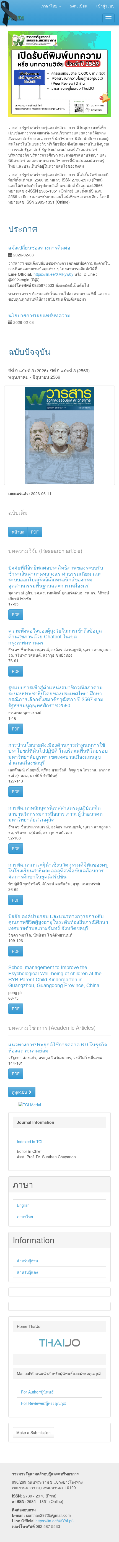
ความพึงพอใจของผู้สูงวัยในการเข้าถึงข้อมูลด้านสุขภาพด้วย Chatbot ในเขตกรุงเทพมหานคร (55, 636)
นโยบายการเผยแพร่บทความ (39, 315)
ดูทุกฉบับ (20, 1092)
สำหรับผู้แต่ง (27, 1272)
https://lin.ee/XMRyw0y (53, 274)
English (23, 1205)
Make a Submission (33, 1432)
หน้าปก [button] (18, 532)
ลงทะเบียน (78, 6)
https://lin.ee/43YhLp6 (54, 1520)
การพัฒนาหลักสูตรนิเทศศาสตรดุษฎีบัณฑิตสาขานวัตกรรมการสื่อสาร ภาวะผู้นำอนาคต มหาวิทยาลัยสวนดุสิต (55, 813)
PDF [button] (35, 532)
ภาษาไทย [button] (49, 6)
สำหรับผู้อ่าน (27, 1260)
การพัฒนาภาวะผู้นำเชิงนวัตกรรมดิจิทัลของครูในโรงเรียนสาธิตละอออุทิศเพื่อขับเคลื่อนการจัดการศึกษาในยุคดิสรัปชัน (58, 870)
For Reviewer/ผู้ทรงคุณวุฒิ (43, 1403)
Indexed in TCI (29, 1141)
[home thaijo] (59, 1342)
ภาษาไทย (25, 1216)
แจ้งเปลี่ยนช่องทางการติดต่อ (39, 247)
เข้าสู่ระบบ (105, 6)
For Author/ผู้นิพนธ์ (37, 1392)
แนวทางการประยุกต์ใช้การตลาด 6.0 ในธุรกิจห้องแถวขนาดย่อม (57, 1047)
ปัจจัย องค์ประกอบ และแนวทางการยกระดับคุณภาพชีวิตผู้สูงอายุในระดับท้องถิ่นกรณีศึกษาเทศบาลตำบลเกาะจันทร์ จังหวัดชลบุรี (58, 921)
